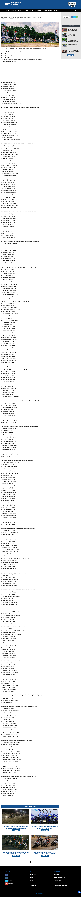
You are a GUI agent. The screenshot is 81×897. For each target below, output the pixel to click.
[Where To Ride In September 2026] (64, 35)
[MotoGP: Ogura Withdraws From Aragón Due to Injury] (64, 40)
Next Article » (14, 801)
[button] (75, 10)
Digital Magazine (48, 10)
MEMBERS (56, 10)
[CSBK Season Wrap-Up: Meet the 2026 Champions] (64, 51)
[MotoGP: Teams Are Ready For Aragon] (64, 30)
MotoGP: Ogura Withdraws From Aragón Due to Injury (73, 40)
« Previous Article (5, 801)
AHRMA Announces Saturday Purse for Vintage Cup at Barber (73, 46)
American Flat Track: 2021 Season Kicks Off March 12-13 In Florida (16, 852)
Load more (70, 55)
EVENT (26, 10)
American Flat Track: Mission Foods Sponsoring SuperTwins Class (16, 827)
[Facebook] (72, 17)
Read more (16, 830)
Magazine (20, 10)
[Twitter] (74, 17)
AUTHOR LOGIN (39, 893)
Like (26, 874)
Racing (13, 10)
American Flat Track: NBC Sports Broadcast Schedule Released (45, 852)
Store (31, 10)
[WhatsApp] (77, 17)
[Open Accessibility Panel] (79, 892)
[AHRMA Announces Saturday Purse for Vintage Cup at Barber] (64, 45)
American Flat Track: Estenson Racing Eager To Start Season (45, 827)
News (7, 10)
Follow (25, 877)
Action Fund (38, 10)
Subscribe (25, 883)
